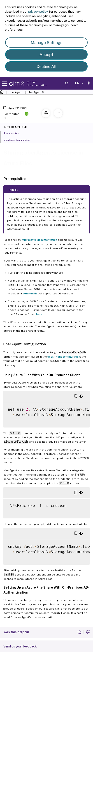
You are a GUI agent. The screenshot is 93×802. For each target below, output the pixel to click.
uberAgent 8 (36, 92)
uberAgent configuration (63, 356)
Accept (46, 54)
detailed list (31, 293)
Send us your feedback (20, 646)
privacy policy (38, 11)
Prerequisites (11, 133)
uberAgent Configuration (17, 140)
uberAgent (16, 92)
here (39, 314)
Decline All (46, 66)
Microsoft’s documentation (39, 239)
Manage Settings (46, 42)
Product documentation (37, 84)
